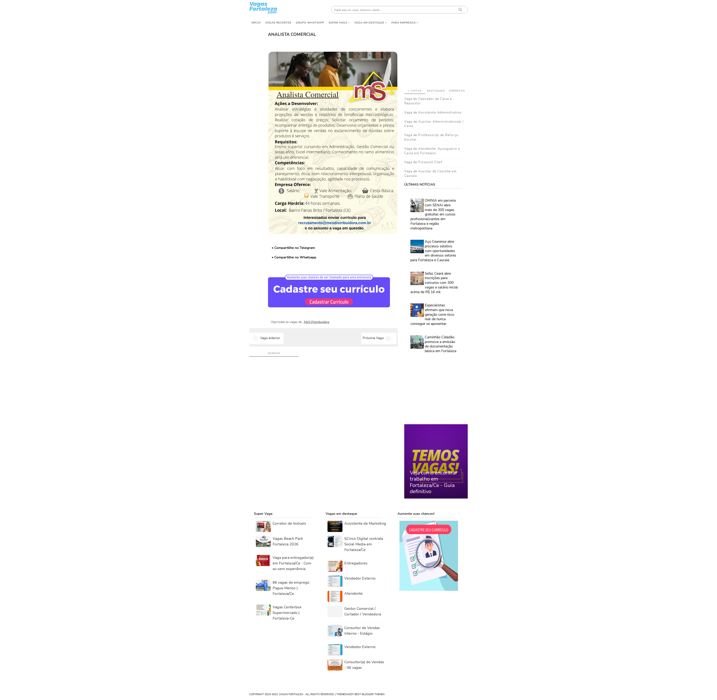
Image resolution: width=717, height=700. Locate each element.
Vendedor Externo (359, 578)
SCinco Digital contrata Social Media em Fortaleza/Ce (363, 544)
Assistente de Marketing (365, 523)
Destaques (436, 91)
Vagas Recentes (278, 22)
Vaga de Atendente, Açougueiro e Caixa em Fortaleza (432, 151)
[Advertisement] (436, 56)
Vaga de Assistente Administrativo (433, 112)
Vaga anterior (270, 338)
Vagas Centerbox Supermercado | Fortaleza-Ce (287, 613)
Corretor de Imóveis (289, 523)
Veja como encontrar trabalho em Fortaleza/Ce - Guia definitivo (433, 482)
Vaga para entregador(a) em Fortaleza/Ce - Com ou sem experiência (293, 563)
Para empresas (403, 22)
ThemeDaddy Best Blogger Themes (360, 694)
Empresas (457, 91)
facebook (274, 353)
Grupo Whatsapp (310, 22)
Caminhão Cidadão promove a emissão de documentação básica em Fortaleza (440, 344)
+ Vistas (415, 91)
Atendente (353, 593)
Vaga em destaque (369, 22)
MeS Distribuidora (316, 322)
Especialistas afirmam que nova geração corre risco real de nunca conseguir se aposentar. (432, 314)
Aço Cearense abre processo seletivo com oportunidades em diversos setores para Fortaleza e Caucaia (433, 251)
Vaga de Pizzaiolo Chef (423, 162)
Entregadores (355, 563)
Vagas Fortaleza (291, 694)
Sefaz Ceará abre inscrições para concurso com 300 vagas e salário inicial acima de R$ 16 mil (434, 282)
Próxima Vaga (373, 338)
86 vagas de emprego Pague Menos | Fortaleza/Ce (291, 588)
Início (256, 22)
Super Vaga (338, 22)
